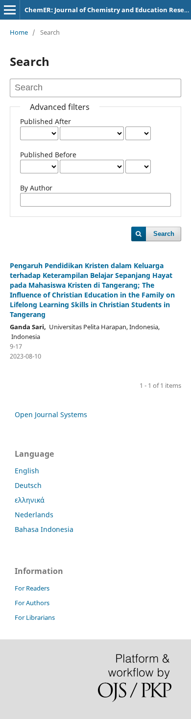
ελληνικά (30, 500)
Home (19, 32)
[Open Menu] (10, 10)
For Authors (32, 602)
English (27, 470)
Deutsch (28, 485)
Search (163, 233)
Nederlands (34, 514)
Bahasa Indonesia (44, 529)
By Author (36, 187)
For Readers (32, 588)
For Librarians (35, 617)
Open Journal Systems (51, 414)
